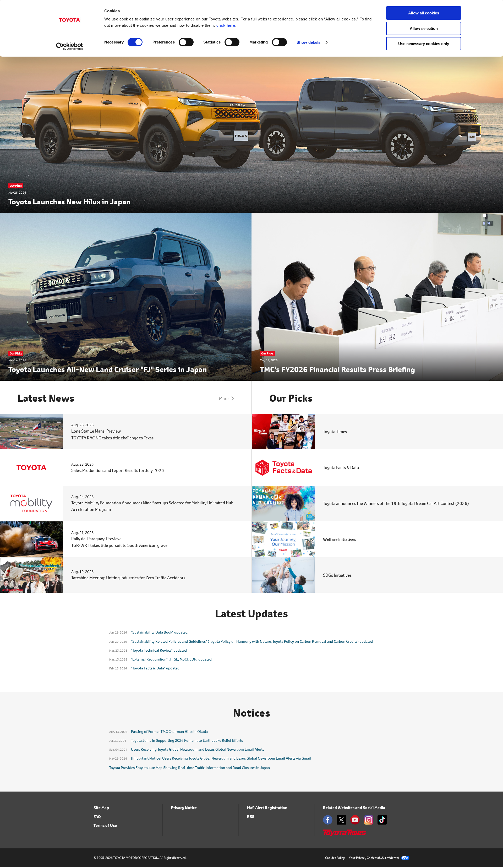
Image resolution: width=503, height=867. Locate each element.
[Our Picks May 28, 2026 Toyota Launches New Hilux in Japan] (251, 209)
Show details (308, 42)
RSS (250, 816)
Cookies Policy (335, 857)
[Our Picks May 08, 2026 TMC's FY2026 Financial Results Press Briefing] (377, 377)
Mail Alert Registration (267, 807)
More (223, 398)
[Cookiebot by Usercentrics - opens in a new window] (69, 46)
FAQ (97, 816)
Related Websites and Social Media (354, 807)
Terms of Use (105, 825)
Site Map (101, 807)
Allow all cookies (423, 13)
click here (225, 25)
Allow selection (424, 28)
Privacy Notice (184, 807)
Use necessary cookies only (423, 43)
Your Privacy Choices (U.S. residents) (374, 857)
